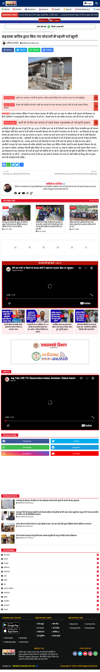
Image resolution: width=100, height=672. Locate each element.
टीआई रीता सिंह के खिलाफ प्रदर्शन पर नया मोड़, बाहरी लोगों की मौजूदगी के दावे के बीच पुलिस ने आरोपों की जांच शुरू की (49, 225)
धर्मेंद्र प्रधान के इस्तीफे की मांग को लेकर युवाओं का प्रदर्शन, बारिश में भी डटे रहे (83, 224)
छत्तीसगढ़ (51, 567)
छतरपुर (11, 32)
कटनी (51, 559)
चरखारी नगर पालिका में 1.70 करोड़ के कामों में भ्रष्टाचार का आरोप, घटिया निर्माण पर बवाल (37, 328)
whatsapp (27, 447)
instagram (27, 453)
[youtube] (23, 193)
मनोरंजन (40, 632)
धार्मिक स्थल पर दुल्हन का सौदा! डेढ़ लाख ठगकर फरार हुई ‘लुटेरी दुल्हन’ (62, 327)
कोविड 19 (56, 632)
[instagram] (27, 193)
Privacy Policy (76, 628)
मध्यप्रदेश (51, 593)
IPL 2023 (40, 628)
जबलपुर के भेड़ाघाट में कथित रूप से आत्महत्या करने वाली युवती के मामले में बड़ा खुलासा (47, 501)
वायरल (51, 609)
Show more (94, 201)
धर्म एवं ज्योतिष (51, 588)
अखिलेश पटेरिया (54, 183)
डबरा (51, 576)
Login (89, 3)
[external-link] (31, 193)
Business (31, 9)
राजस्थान (51, 605)
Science (44, 9)
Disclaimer (90, 628)
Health (57, 9)
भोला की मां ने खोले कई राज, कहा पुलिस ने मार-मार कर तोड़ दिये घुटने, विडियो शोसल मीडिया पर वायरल (53, 524)
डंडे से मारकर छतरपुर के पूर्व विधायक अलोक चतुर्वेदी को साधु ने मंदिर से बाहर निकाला (46, 536)
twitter (76, 441)
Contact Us (90, 624)
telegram (76, 447)
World (6, 9)
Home (4, 32)
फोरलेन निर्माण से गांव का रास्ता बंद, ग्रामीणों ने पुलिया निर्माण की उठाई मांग (87, 327)
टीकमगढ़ (51, 572)
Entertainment (83, 9)
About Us (74, 624)
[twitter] (19, 193)
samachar (24, 642)
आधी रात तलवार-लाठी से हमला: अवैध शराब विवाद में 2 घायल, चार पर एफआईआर (50, 98)
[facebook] (15, 193)
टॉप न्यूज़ (40, 624)
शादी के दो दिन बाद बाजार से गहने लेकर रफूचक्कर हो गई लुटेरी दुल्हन (54, 122)
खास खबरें (56, 636)
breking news (10, 642)
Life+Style (8, 638)
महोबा (51, 597)
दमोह (51, 580)
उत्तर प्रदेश (51, 555)
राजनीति (51, 601)
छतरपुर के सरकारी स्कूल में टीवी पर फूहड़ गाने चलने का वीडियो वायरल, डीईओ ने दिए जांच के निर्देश (15, 224)
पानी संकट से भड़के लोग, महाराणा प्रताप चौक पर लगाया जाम (13, 327)
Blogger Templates (18, 670)
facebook (27, 441)
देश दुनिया (41, 636)
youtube (76, 453)
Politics (18, 9)
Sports (69, 9)
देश (51, 584)
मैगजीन (56, 624)
